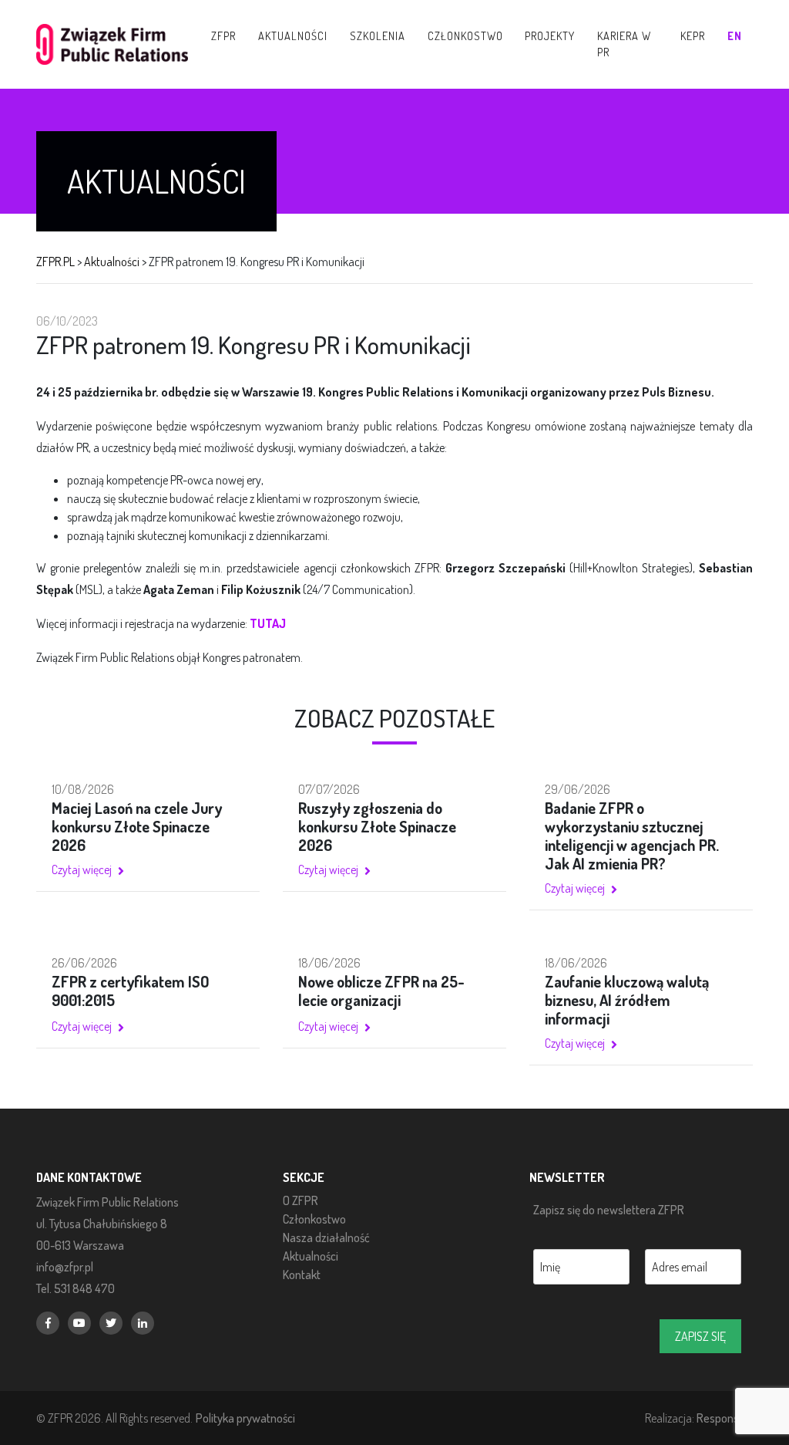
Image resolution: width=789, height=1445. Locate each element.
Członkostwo (314, 1219)
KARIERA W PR (624, 44)
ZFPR (223, 35)
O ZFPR (300, 1200)
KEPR (692, 35)
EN (734, 35)
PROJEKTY (550, 35)
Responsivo (725, 1418)
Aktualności (310, 1256)
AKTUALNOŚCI (292, 35)
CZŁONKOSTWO (465, 35)
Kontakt (302, 1274)
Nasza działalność (326, 1237)
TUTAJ (268, 623)
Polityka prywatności (245, 1418)
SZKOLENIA (377, 35)
